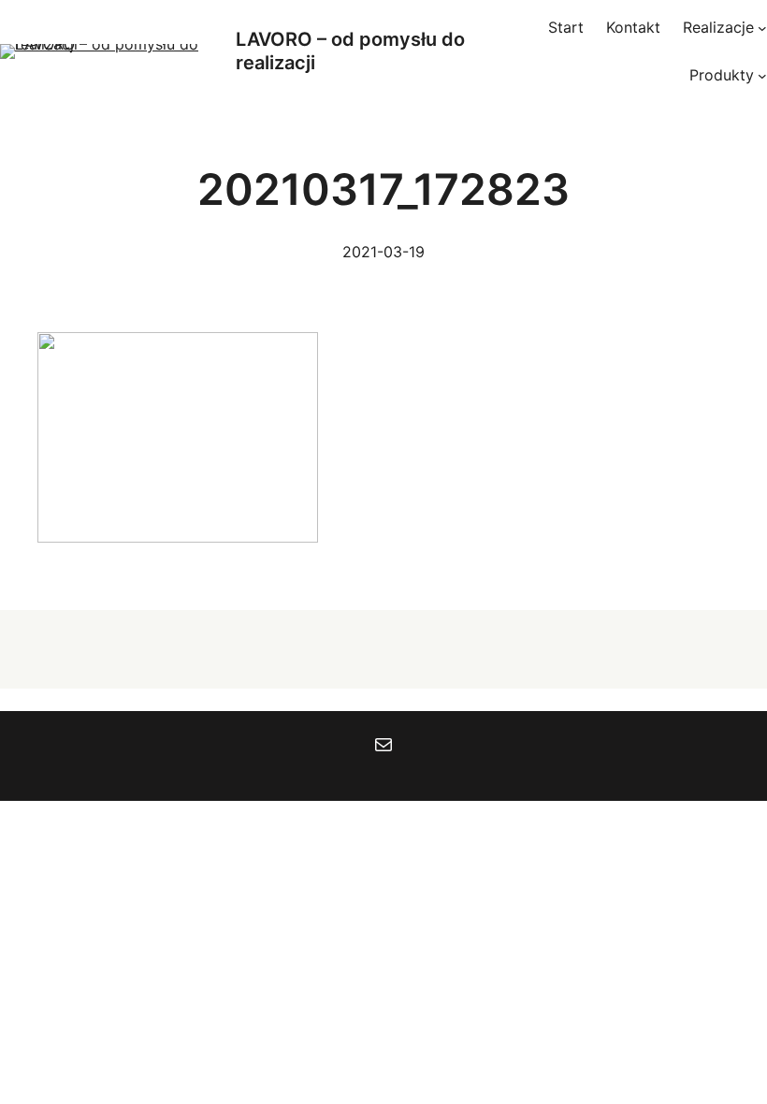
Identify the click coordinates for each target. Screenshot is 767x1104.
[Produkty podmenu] (762, 75)
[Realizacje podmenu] (762, 28)
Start (566, 27)
